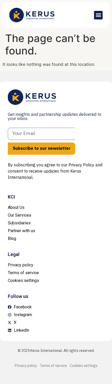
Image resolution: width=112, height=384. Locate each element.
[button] (98, 15)
